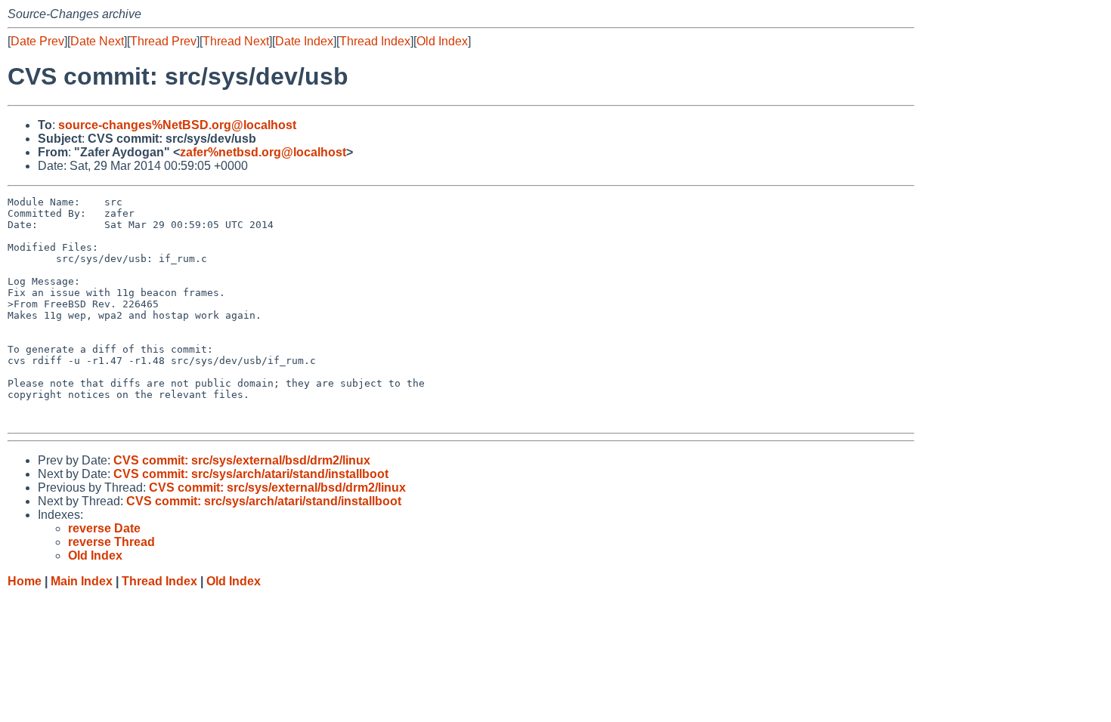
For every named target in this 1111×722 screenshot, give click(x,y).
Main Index (82, 581)
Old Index (442, 41)
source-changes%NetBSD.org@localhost (177, 125)
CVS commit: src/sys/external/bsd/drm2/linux (241, 460)
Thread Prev (163, 41)
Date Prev (37, 41)
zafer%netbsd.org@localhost (263, 152)
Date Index (304, 41)
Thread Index (374, 41)
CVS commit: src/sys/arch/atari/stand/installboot (250, 473)
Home (25, 581)
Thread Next (236, 41)
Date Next (97, 41)
